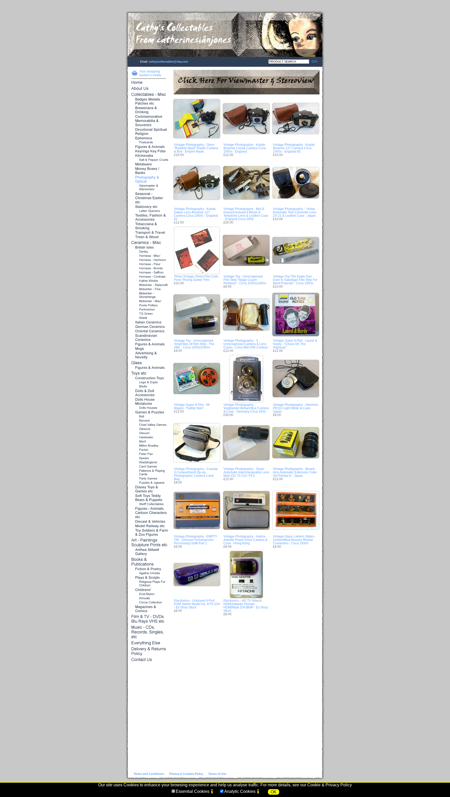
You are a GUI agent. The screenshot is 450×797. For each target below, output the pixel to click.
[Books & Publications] (149, 562)
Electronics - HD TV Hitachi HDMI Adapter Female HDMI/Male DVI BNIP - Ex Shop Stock (245, 605)
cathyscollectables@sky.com (168, 61)
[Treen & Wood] (149, 237)
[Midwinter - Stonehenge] (149, 295)
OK (274, 792)
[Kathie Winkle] (149, 281)
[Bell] (149, 416)
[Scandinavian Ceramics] (149, 338)
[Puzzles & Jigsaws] (149, 482)
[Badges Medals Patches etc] (149, 101)
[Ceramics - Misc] (149, 243)
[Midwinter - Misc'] (149, 301)
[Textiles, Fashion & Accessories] (149, 217)
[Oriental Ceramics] (149, 331)
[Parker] (149, 450)
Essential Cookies (192, 791)
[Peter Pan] (149, 454)
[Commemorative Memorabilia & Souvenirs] (149, 121)
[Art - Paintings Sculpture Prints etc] (149, 543)
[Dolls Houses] (149, 408)
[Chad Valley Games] (149, 425)
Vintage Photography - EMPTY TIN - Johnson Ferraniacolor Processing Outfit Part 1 (195, 540)
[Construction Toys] (149, 378)
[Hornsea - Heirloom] (149, 260)
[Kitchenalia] (149, 156)
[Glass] (149, 363)
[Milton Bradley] (149, 445)
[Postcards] (149, 142)
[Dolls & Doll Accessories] (149, 393)
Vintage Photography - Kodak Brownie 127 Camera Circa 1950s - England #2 (294, 148)
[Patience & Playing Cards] (149, 472)
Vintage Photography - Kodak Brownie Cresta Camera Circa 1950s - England (244, 148)
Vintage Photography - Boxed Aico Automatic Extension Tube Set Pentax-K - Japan (295, 472)
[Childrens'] (149, 590)
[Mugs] (149, 349)
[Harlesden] (149, 437)
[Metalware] (149, 164)
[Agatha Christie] (149, 573)
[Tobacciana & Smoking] (149, 226)
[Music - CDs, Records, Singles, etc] (149, 632)
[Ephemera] (149, 138)
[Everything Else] (149, 643)
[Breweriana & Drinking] (149, 110)
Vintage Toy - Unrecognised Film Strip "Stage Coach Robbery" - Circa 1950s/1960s (244, 280)
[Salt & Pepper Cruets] (149, 160)
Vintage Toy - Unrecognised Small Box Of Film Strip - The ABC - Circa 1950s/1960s (194, 344)
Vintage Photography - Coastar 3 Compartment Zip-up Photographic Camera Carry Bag (196, 474)
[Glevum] (149, 433)
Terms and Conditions (149, 773)
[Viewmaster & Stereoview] (149, 187)
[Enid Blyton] (149, 594)
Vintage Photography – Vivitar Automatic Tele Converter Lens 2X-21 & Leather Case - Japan (294, 212)
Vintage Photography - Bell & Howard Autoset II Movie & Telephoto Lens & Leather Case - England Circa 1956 (245, 214)
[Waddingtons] (149, 462)
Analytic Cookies (239, 791)
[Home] (149, 83)
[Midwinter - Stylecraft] (149, 285)
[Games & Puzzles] (149, 412)
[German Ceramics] (149, 327)
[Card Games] (149, 466)
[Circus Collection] (149, 602)
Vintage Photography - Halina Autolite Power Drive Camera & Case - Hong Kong (245, 540)
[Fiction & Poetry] (149, 569)
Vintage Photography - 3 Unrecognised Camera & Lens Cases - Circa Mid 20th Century (245, 344)
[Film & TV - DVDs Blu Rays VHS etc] (149, 619)
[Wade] (149, 318)
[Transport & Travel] (149, 232)
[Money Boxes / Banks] (149, 171)
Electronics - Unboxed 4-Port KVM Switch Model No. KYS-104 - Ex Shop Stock (197, 604)
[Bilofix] (149, 386)
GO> (313, 61)
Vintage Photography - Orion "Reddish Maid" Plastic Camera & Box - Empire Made (196, 148)
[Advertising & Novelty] (149, 355)
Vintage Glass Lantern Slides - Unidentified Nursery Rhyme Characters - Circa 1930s (294, 540)
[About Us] (149, 89)
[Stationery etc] (149, 207)
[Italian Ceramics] (149, 322)
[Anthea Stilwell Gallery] (149, 552)
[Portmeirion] (149, 309)
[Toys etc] (149, 374)
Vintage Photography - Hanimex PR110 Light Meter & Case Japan (295, 408)
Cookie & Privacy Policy (329, 785)
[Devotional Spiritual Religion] (149, 132)
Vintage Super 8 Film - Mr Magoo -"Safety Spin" (192, 406)
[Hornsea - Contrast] (149, 276)
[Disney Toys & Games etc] (149, 489)
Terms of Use (217, 773)
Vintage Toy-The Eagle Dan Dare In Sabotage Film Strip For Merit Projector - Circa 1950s (295, 280)
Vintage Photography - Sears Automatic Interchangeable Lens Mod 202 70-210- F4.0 (246, 472)
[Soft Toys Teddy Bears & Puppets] (149, 498)
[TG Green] (149, 313)
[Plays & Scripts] (149, 577)
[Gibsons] (149, 429)
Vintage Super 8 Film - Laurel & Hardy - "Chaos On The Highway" (295, 344)
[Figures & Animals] (149, 147)
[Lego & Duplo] (149, 382)
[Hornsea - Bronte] (149, 268)
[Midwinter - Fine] (149, 289)
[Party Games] (149, 478)
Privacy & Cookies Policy (186, 773)
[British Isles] (149, 247)
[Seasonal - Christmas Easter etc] (149, 198)
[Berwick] (149, 420)
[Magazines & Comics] (149, 609)
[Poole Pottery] (149, 305)
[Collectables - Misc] (149, 95)
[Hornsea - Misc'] (149, 256)
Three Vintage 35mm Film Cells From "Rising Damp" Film (196, 278)
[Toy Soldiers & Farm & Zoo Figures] (149, 532)
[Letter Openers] (149, 211)
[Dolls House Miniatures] (149, 402)
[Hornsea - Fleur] (149, 264)
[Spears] (149, 458)
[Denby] (149, 251)
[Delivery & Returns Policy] (149, 651)
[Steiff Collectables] (149, 504)
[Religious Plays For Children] (149, 584)
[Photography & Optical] (149, 179)
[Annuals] (149, 598)
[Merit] (149, 441)
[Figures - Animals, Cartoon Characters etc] (149, 513)
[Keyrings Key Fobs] (149, 151)
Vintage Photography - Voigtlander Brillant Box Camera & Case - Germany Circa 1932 (246, 408)
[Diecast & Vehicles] (149, 521)
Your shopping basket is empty (150, 73)
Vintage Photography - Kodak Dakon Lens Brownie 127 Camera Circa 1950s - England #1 (196, 214)
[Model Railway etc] (149, 526)
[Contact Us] (149, 660)
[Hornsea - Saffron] (149, 272)
